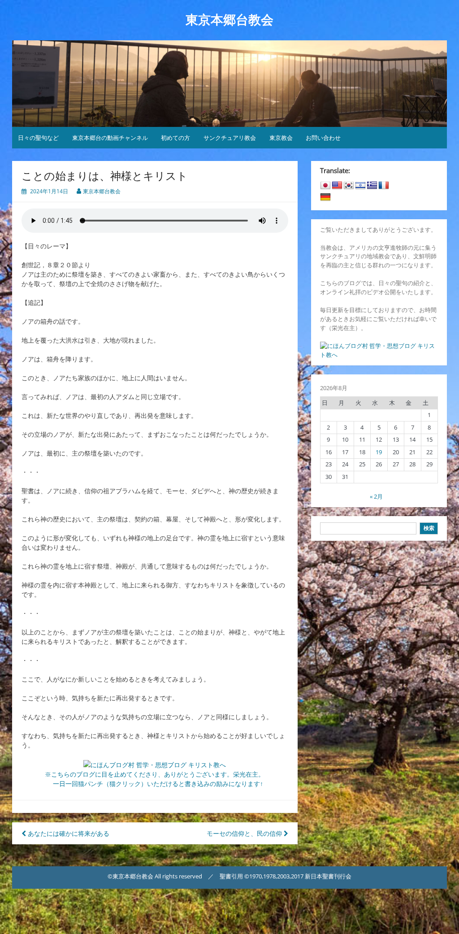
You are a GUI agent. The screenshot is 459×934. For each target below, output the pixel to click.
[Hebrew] (360, 185)
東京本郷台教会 (229, 20)
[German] (325, 197)
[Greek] (372, 185)
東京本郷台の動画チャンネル (110, 138)
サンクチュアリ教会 (230, 138)
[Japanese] (325, 185)
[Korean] (348, 185)
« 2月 (376, 496)
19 (379, 452)
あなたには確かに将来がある (67, 833)
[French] (383, 185)
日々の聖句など (38, 138)
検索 (429, 528)
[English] (337, 185)
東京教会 (281, 138)
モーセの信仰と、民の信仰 (245, 833)
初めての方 (175, 138)
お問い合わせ (323, 138)
